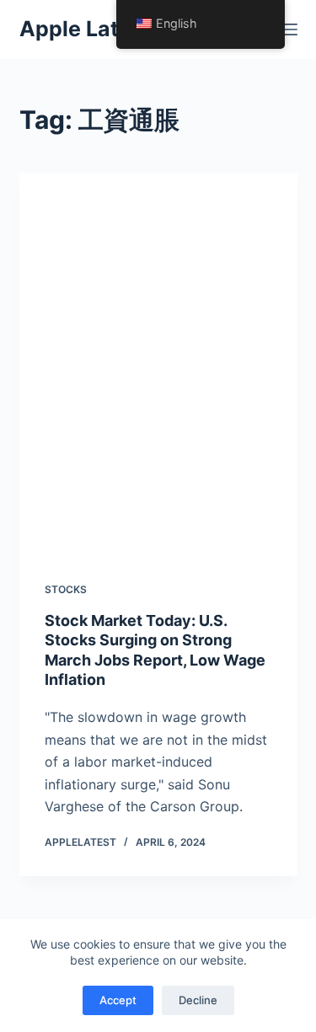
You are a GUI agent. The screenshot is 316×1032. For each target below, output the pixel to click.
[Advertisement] (158, 364)
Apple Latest (85, 28)
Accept (118, 1000)
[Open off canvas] (289, 29)
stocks (66, 589)
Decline (198, 1000)
